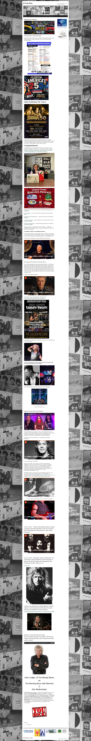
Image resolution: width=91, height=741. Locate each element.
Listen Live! (46, 16)
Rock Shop (35, 16)
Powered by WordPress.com (63, 738)
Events (30, 16)
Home (50, 16)
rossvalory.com (27, 272)
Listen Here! (27, 565)
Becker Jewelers (28, 226)
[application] (39, 643)
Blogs (32, 16)
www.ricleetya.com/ (45, 476)
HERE (29, 38)
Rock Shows (26, 16)
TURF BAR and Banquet (29, 151)
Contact (43, 16)
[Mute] (50, 642)
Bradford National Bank (34, 150)
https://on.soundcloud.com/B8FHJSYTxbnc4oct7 (34, 298)
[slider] (52, 643)
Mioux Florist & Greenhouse (46, 150)
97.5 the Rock (27, 3)
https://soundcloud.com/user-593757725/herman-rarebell (39, 611)
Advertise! (39, 16)
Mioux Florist (27, 216)
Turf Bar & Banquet (28, 220)
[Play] (25, 642)
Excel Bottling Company (41, 151)
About (52, 16)
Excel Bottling (27, 213)
